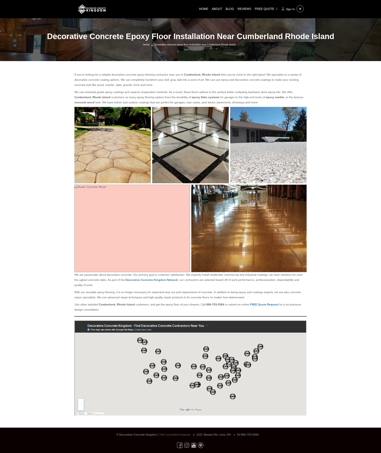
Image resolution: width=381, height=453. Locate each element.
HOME (203, 9)
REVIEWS (244, 9)
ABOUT (217, 9)
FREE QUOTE (264, 9)
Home (146, 44)
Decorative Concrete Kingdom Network (151, 279)
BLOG (230, 9)
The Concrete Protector (174, 434)
